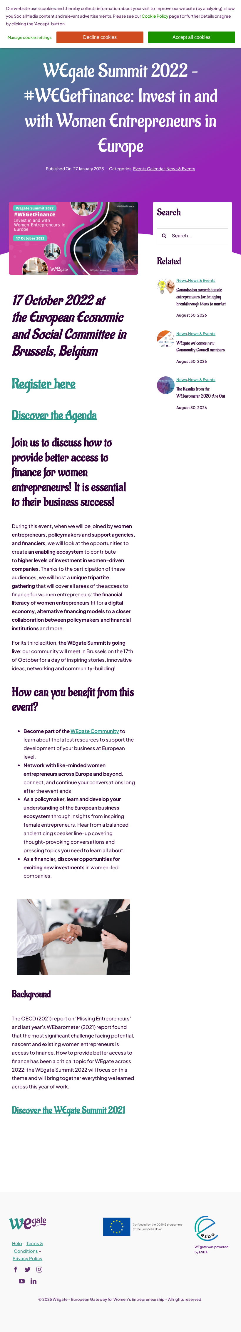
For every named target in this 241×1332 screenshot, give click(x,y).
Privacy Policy (27, 1258)
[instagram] (39, 1270)
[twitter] (28, 1270)
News (181, 280)
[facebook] (16, 1270)
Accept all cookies (191, 37)
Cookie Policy (155, 16)
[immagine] (166, 333)
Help (17, 1243)
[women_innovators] (166, 279)
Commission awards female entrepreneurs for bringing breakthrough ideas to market (201, 297)
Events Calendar (149, 168)
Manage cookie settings (30, 37)
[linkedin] (33, 1281)
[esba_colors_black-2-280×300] (206, 1218)
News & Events (180, 168)
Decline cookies (100, 37)
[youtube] (22, 1281)
